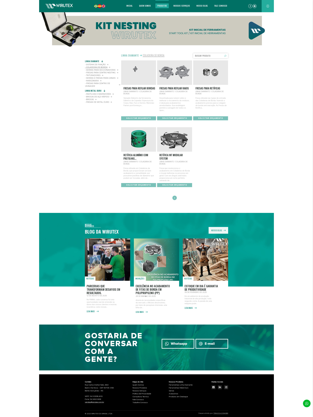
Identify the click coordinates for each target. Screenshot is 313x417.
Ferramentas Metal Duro (178, 388)
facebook (250, 6)
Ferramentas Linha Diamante (180, 385)
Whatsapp (179, 343)
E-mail (210, 343)
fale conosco (220, 5)
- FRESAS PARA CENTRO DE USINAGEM (97, 84)
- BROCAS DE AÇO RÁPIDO (97, 97)
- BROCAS (89, 99)
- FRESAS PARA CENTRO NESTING (100, 73)
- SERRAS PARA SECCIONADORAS (100, 70)
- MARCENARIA (92, 81)
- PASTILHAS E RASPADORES (98, 94)
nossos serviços (181, 5)
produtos (162, 5)
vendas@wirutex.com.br (94, 402)
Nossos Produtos (140, 388)
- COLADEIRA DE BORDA (96, 67)
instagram (255, 6)
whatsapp (307, 403)
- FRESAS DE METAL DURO (97, 102)
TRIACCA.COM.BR (220, 413)
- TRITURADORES (93, 75)
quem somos (145, 5)
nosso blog (202, 5)
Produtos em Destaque (178, 397)
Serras (171, 391)
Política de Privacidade (142, 394)
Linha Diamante (130, 55)
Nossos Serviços (139, 391)
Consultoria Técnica (141, 397)
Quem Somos (138, 385)
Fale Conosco (138, 399)
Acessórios (173, 394)
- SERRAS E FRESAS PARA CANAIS (100, 78)
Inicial (129, 5)
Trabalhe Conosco (140, 402)
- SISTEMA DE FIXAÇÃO (95, 64)
